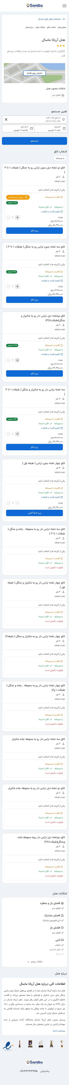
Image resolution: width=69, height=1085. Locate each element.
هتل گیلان (38, 999)
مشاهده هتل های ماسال (49, 19)
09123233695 (29, 1071)
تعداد (60, 217)
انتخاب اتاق (51, 27)
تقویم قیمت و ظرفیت (50, 211)
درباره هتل (30, 27)
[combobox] (34, 128)
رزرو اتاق (34, 230)
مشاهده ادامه (59, 1031)
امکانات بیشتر (36, 961)
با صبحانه (60, 158)
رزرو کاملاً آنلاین (34, 513)
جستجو (35, 141)
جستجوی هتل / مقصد (53, 118)
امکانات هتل (40, 27)
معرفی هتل (62, 27)
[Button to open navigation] (64, 6)
